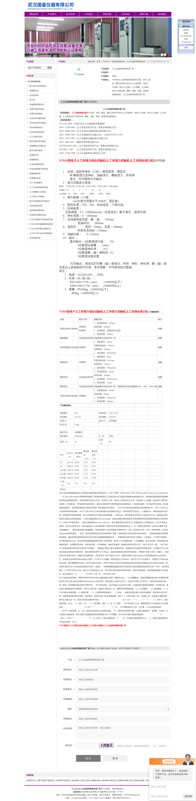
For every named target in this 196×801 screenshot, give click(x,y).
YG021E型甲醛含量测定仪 (40, 229)
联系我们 (162, 14)
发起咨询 (188, 796)
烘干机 (32, 100)
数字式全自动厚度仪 (38, 86)
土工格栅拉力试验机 (38, 192)
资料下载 (144, 14)
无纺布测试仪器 (36, 206)
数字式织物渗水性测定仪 (40, 201)
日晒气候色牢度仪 (37, 109)
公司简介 (89, 14)
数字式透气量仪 (36, 150)
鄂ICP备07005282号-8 (121, 798)
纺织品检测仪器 (34, 81)
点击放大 (80, 74)
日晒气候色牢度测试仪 (46, 780)
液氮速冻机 (95, 780)
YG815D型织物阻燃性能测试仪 (41, 224)
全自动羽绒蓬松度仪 (38, 118)
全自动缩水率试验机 (38, 123)
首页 (98, 61)
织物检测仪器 (35, 173)
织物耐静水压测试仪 (38, 146)
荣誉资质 (107, 14)
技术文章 (70, 14)
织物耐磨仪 (34, 160)
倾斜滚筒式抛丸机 (109, 780)
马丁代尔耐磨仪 (36, 183)
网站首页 (33, 14)
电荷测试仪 (34, 91)
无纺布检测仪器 (36, 127)
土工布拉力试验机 (37, 196)
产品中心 (106, 61)
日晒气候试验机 (36, 114)
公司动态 (125, 14)
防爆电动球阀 (122, 780)
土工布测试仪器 (36, 137)
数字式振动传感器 (137, 780)
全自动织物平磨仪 (37, 164)
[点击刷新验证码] (106, 745)
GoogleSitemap (77, 798)
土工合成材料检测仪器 (39, 187)
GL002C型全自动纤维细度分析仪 (41, 233)
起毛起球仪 (34, 95)
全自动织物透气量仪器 (39, 169)
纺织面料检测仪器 (37, 210)
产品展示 (52, 14)
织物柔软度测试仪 (37, 104)
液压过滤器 (85, 780)
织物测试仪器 (35, 178)
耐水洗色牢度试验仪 (38, 141)
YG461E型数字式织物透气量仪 (41, 219)
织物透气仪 (34, 155)
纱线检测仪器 (35, 238)
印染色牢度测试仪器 (38, 215)
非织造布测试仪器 (37, 132)
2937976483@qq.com (132, 795)
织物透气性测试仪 (63, 780)
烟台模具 (75, 780)
